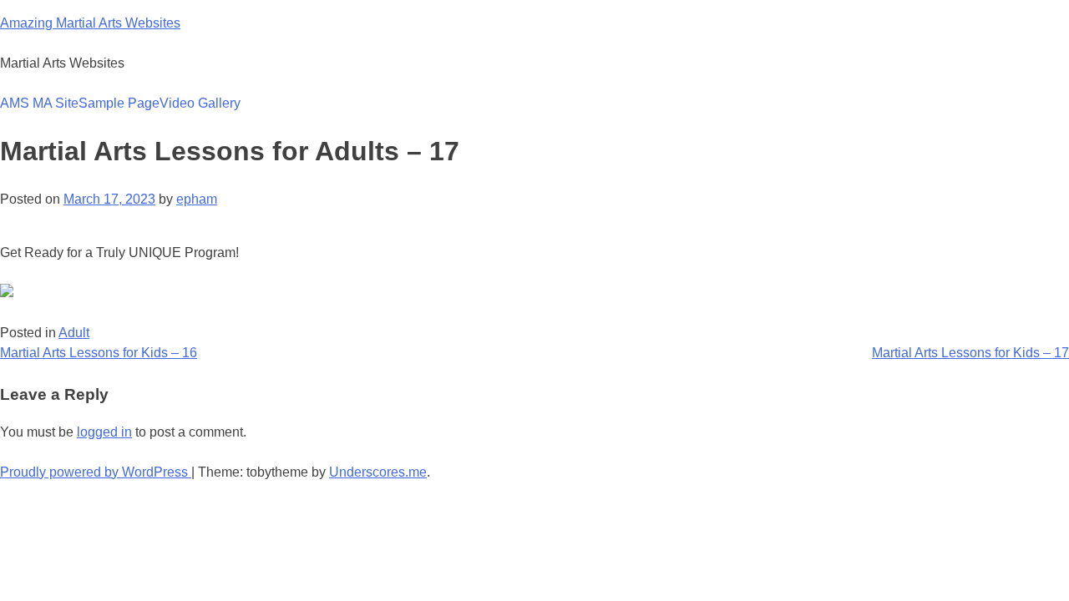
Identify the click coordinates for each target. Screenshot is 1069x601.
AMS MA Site (39, 103)
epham (196, 199)
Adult (73, 333)
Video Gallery (200, 103)
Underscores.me (378, 472)
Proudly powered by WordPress (95, 472)
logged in (104, 432)
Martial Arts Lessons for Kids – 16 (98, 353)
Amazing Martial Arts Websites (90, 23)
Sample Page (119, 103)
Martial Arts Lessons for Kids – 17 (970, 353)
